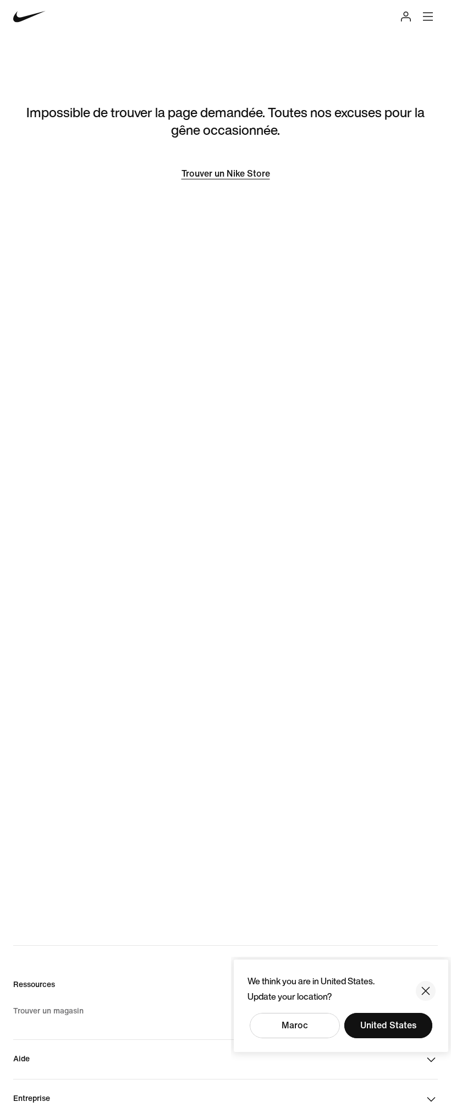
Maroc (295, 1025)
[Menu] (428, 16)
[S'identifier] (406, 16)
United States (388, 1025)
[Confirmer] (426, 991)
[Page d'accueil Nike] (29, 17)
